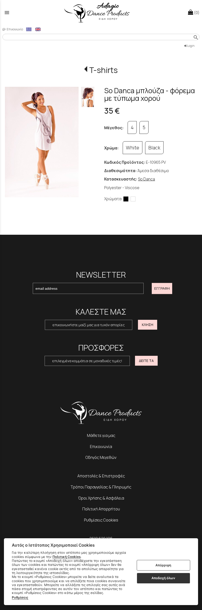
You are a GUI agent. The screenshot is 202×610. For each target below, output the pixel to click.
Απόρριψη (163, 565)
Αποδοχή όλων (163, 578)
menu (7, 13)
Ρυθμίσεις (20, 597)
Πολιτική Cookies (66, 557)
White (132, 147)
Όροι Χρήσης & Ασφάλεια (101, 498)
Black (154, 147)
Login (191, 46)
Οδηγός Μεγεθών (101, 457)
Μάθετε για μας (101, 435)
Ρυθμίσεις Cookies (101, 520)
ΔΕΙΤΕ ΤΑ (146, 360)
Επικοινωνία (14, 29)
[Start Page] (101, 12)
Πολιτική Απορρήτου (101, 509)
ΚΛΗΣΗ (147, 324)
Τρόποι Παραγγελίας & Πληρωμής (101, 487)
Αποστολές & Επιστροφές (101, 476)
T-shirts (103, 70)
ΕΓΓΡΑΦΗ (162, 288)
